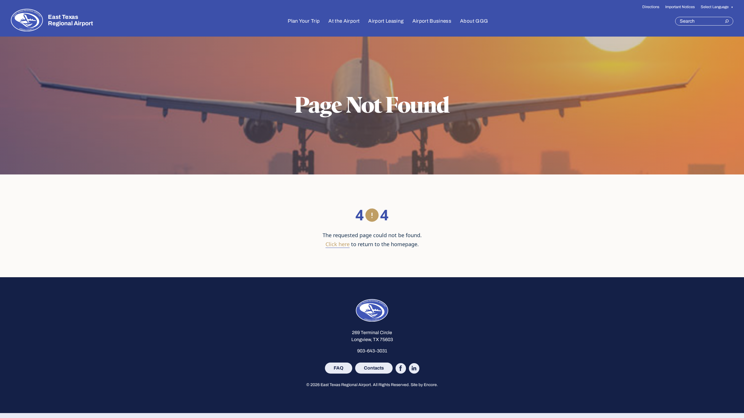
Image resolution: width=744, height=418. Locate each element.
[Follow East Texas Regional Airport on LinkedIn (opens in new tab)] (414, 368)
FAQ (339, 367)
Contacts (374, 367)
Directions (650, 7)
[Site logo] (27, 20)
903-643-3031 (372, 350)
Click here (338, 244)
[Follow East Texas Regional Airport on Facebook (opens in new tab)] (401, 368)
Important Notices (680, 7)
